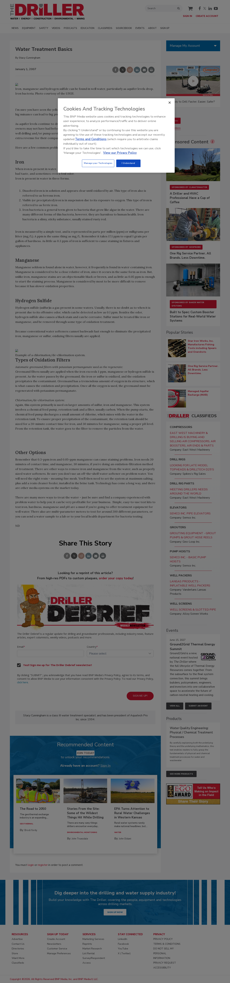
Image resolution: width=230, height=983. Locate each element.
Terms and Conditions (91, 139)
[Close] (170, 103)
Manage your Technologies (98, 163)
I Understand (128, 163)
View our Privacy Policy (120, 153)
